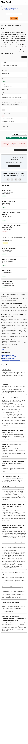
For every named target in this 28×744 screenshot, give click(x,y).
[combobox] (14, 14)
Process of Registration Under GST (11, 360)
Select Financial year (6, 134)
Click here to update (16, 144)
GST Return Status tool (8, 349)
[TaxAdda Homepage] (7, 2)
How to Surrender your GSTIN (10, 356)
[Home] (1, 7)
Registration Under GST (8, 355)
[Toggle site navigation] (25, 2)
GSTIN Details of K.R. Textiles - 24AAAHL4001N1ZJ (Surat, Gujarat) (12, 9)
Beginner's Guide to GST (8, 358)
